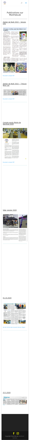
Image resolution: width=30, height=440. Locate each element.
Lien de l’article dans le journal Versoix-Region (14, 327)
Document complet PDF (8, 75)
